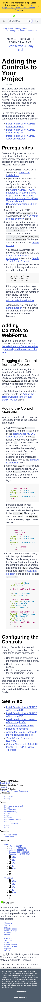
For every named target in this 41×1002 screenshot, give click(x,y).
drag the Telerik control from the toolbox (20, 345)
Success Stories (10, 835)
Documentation (10, 810)
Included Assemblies (17, 728)
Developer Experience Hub (14, 806)
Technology (8, 925)
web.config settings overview (22, 217)
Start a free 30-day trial (20, 47)
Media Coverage (10, 931)
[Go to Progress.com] (7, 903)
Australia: (19, 854)
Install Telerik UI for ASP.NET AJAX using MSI (21, 125)
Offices (7, 935)
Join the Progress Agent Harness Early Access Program (18, 7)
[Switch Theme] (37, 21)
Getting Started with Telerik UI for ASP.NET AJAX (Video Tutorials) (22, 747)
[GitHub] (10, 872)
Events (7, 825)
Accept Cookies (20, 992)
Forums (7, 814)
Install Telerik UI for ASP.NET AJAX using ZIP (21, 131)
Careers (7, 933)
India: (18, 850)
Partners (7, 822)
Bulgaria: (19, 852)
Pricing (7, 798)
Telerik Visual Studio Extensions (22, 260)
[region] (20, 985)
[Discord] (10, 874)
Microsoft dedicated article (20, 300)
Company (8, 923)
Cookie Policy (6, 983)
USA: (17, 846)
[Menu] (4, 21)
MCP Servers (5, 791)
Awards (7, 927)
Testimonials (9, 837)
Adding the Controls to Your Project (23, 31)
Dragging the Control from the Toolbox (19, 363)
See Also (12, 701)
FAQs (6, 827)
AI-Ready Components (19, 791)
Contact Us (8, 844)
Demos (7, 808)
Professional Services (12, 820)
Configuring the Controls (20, 639)
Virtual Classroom (11, 823)
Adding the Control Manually (17, 410)
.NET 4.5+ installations (18, 174)
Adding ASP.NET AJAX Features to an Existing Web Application (21, 193)
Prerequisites (17, 148)
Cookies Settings (20, 998)
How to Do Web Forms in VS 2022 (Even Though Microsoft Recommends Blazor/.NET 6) (22, 199)
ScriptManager (13, 307)
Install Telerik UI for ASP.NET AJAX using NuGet (21, 137)
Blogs (6, 816)
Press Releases (10, 929)
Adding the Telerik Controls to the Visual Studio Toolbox (18, 397)
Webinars (8, 818)
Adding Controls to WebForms (15, 330)
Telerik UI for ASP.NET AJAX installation (21, 435)
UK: (17, 848)
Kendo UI (3, 787)
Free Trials (8, 797)
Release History (10, 812)
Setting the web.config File (20, 725)
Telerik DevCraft (6, 783)
